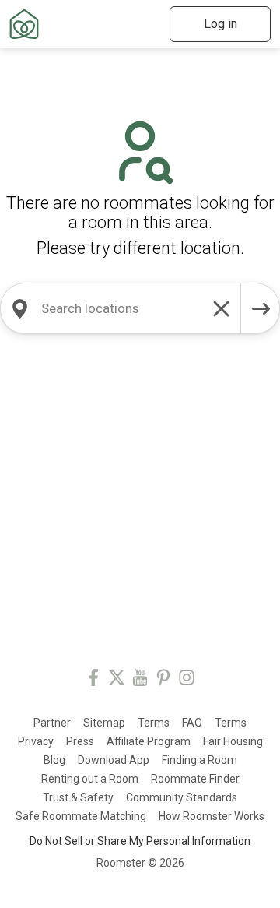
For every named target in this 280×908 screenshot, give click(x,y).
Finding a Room (199, 760)
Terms (154, 722)
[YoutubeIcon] (140, 680)
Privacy (36, 741)
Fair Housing (233, 741)
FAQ (192, 722)
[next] (260, 308)
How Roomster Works (211, 816)
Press (80, 741)
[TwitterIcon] (116, 680)
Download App (113, 760)
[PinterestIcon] (163, 680)
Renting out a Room (89, 779)
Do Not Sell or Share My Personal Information (140, 841)
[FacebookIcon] (93, 680)
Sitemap (104, 722)
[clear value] (221, 308)
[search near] (19, 308)
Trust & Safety (78, 797)
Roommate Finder (195, 779)
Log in (220, 23)
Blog (54, 760)
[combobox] (120, 308)
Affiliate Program (149, 741)
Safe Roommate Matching (81, 816)
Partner (52, 722)
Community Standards (181, 797)
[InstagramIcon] (186, 680)
